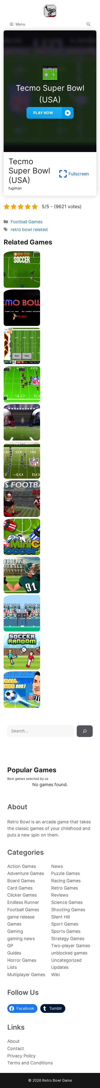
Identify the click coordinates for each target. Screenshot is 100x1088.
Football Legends (50, 706)
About (13, 1041)
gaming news (21, 938)
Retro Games (64, 887)
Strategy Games (67, 938)
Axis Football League (50, 515)
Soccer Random (50, 667)
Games (14, 923)
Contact (15, 1048)
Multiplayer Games (26, 974)
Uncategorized (66, 960)
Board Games (21, 880)
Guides (14, 952)
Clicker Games (22, 895)
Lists (12, 967)
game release (20, 916)
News (57, 866)
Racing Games (66, 880)
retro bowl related (29, 229)
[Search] (85, 731)
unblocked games (69, 952)
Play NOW (43, 112)
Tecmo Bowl (50, 324)
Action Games (21, 866)
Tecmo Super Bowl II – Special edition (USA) (50, 477)
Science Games (67, 902)
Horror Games (21, 960)
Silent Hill (60, 916)
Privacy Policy (21, 1055)
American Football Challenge (50, 591)
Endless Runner (23, 902)
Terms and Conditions (30, 1062)
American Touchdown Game (50, 629)
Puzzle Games (65, 873)
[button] (88, 24)
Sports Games (65, 931)
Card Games (20, 887)
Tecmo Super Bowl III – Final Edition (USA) (50, 400)
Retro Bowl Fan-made (50, 362)
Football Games (26, 221)
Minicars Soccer (50, 553)
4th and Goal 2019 (50, 438)
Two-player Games (70, 945)
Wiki (55, 974)
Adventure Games (25, 873)
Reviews (59, 895)
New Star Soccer (50, 286)
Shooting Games (68, 909)
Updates (59, 967)
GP (10, 945)
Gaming (15, 931)
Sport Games (64, 923)
